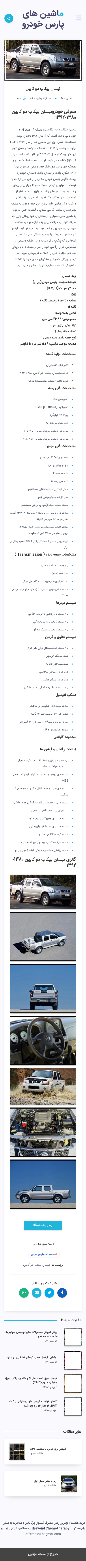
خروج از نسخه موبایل (43, 1554)
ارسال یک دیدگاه (43, 1225)
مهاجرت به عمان (12, 1523)
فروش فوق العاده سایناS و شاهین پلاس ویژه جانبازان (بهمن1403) (30, 1380)
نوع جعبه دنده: (66, 337)
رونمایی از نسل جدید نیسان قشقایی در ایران (32, 1357)
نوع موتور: (69, 325)
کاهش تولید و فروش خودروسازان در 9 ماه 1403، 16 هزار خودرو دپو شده (33, 1403)
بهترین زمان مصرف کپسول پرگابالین (46, 1523)
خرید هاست (78, 1523)
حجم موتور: (69, 319)
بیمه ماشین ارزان (21, 1528)
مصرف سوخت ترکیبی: (62, 344)
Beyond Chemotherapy (51, 1528)
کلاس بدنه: (69, 313)
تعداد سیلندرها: (66, 331)
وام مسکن (78, 1528)
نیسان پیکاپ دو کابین (36, 1265)
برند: (73, 276)
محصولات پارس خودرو (43, 1254)
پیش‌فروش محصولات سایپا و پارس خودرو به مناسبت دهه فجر (31, 1334)
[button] (78, 18)
